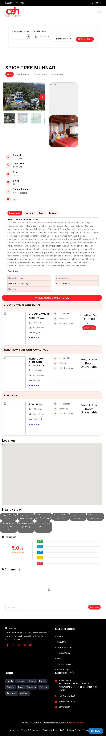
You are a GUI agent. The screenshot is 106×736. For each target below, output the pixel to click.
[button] (42, 97)
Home (60, 636)
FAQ (59, 658)
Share (16, 200)
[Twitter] (30, 645)
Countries (31, 687)
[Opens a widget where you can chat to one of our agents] (95, 731)
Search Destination (21, 31)
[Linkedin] (13, 645)
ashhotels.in (64, 707)
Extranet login (63, 669)
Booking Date (40, 31)
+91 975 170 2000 (67, 696)
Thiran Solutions (76, 723)
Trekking (43, 687)
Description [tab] (15, 213)
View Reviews (22, 74)
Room (41, 213)
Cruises (32, 681)
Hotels (42, 681)
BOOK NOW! (89, 328)
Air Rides (24, 693)
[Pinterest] (24, 645)
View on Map (58, 74)
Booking (10, 687)
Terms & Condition (65, 647)
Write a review (40, 74)
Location (53, 213)
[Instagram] (19, 645)
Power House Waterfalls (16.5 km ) (8, 527)
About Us (61, 642)
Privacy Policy (63, 653)
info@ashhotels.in (67, 701)
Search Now (85, 39)
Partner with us (64, 664)
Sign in (97, 3)
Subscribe (94, 607)
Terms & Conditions (30, 730)
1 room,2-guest (63, 39)
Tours (20, 687)
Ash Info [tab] (30, 213)
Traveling (21, 681)
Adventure (12, 693)
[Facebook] (8, 645)
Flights (10, 681)
